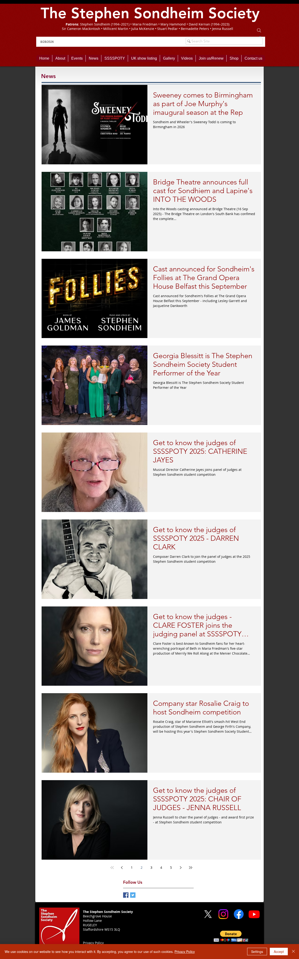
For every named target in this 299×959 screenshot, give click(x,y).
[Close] (293, 951)
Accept (279, 951)
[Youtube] (254, 914)
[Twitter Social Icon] (132, 895)
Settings (257, 951)
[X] (207, 914)
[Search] (259, 30)
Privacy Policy (184, 951)
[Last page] (190, 867)
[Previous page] (122, 867)
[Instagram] (223, 914)
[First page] (112, 867)
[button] (231, 936)
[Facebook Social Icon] (125, 895)
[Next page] (181, 867)
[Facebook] (238, 914)
